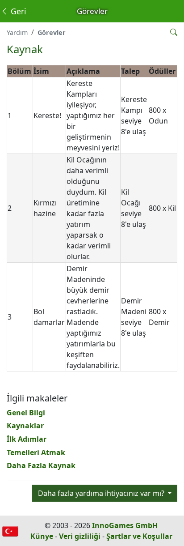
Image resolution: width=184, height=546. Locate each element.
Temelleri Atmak (36, 452)
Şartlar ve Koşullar (139, 536)
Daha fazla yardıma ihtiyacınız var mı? (102, 493)
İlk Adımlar (26, 439)
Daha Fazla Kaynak (41, 465)
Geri (17, 11)
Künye (41, 536)
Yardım (17, 32)
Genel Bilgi (26, 413)
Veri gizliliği (79, 536)
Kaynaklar (25, 426)
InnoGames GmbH (125, 525)
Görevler (52, 32)
